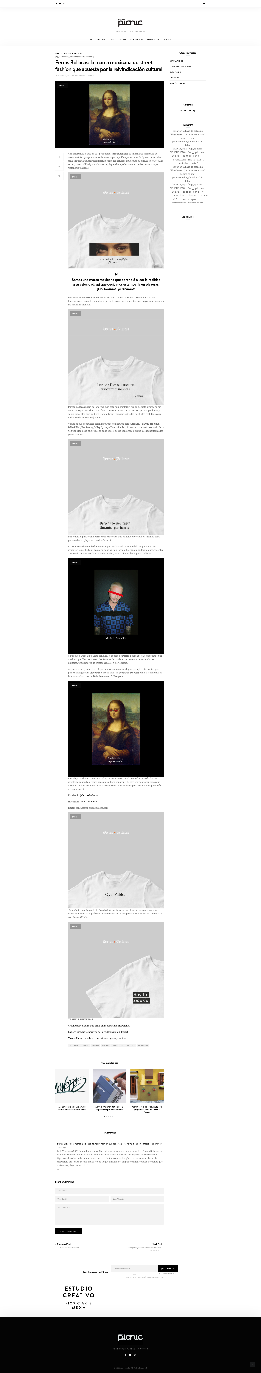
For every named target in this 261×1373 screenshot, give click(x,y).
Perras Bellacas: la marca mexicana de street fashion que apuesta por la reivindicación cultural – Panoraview (109, 1143)
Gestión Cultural (178, 83)
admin (90, 76)
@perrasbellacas (90, 801)
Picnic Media (124, 1368)
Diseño (122, 39)
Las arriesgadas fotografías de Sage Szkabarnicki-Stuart (98, 1032)
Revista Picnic (176, 61)
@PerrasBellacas (89, 795)
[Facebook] (56, 4)
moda (115, 1046)
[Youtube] (60, 4)
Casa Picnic (175, 72)
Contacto (143, 1349)
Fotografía (153, 39)
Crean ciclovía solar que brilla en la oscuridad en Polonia (99, 1025)
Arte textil (74, 1046)
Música (167, 39)
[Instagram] (64, 4)
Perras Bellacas (128, 1046)
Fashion (78, 53)
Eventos (95, 1046)
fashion (105, 1046)
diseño (85, 1046)
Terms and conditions (180, 66)
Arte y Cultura (97, 39)
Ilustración (136, 39)
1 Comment (79, 76)
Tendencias (143, 1046)
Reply (59, 1169)
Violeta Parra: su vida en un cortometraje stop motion (97, 1038)
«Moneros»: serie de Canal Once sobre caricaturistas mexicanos (72, 1108)
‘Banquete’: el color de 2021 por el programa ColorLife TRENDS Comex (147, 1109)
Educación (175, 77)
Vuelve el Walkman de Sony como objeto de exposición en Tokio (110, 1108)
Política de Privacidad (124, 1349)
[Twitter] (185, 110)
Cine (112, 39)
